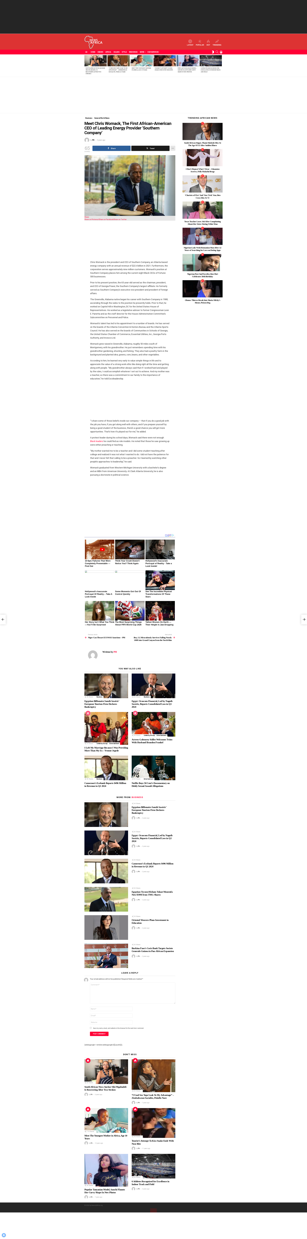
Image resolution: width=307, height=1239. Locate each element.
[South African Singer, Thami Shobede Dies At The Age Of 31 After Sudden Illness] (203, 131)
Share (86, 217)
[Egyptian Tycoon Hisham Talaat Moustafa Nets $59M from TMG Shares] (106, 899)
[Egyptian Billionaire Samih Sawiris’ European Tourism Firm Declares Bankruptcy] (106, 686)
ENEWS (100, 52)
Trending (217, 45)
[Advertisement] (153, 17)
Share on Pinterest (91, 219)
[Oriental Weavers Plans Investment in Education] (106, 927)
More (142, 52)
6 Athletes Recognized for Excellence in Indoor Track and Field (210, 70)
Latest (190, 45)
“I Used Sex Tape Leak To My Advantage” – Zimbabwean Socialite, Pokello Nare (118, 70)
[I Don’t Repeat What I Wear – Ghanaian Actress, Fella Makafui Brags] (203, 157)
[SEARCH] (217, 52)
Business (100, 697)
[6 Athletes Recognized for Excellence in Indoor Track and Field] (211, 60)
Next (221, 65)
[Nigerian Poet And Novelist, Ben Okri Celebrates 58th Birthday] (203, 262)
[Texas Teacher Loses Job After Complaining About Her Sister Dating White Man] (203, 210)
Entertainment (114, 743)
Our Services (153, 52)
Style (124, 52)
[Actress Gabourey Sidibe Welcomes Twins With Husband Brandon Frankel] (153, 724)
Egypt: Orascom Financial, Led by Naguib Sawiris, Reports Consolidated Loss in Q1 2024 (152, 704)
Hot (208, 45)
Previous (85, 65)
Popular (200, 45)
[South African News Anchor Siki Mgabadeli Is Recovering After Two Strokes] (95, 60)
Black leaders (96, 441)
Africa (108, 52)
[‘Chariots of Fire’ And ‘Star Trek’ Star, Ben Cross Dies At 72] (203, 184)
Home (93, 52)
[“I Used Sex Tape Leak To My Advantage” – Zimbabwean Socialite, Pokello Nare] (118, 60)
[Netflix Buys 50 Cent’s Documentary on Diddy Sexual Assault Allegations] (153, 768)
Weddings (133, 52)
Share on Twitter (120, 219)
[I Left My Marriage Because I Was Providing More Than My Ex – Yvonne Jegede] (106, 728)
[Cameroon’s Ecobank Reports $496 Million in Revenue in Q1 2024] (106, 768)
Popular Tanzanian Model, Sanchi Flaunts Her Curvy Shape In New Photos (187, 70)
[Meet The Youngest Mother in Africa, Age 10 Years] (141, 60)
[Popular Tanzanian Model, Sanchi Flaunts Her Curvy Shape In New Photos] (188, 60)
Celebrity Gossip (102, 743)
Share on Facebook (106, 219)
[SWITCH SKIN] (213, 52)
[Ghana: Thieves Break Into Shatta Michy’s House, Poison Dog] (203, 288)
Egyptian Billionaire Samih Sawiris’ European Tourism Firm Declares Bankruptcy (101, 704)
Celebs (116, 52)
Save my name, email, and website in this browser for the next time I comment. (118, 1028)
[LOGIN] (221, 52)
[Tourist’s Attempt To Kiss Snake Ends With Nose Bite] (165, 60)
